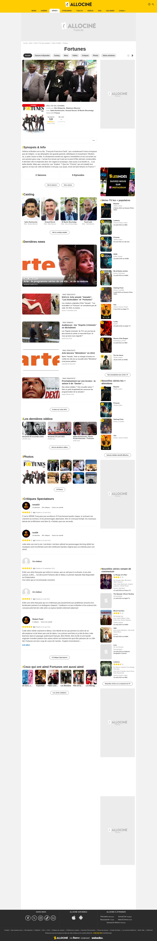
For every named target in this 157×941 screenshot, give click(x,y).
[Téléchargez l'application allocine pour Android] (82, 917)
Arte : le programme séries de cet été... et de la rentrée (56, 281)
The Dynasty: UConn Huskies (123, 594)
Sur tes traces (118, 355)
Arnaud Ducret (71, 110)
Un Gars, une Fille (27, 686)
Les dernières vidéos (38, 419)
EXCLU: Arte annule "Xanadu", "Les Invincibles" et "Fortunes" (77, 298)
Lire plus (26, 645)
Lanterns (116, 220)
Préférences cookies (72, 930)
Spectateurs (51, 117)
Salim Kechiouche (57, 110)
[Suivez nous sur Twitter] (35, 918)
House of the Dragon (120, 338)
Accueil (25, 43)
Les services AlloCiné (129, 930)
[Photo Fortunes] (34, 472)
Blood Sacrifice (118, 611)
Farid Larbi (88, 222)
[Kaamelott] (40, 677)
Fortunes (75, 49)
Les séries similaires (59, 693)
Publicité (37, 930)
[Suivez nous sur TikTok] (47, 918)
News (33, 11)
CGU (43, 930)
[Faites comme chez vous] (53, 677)
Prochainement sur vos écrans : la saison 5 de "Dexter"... (79, 382)
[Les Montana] (65, 677)
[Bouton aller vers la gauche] (128, 55)
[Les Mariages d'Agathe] (91, 677)
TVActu (79, 11)
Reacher (116, 204)
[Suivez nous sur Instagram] (41, 918)
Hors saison (68, 185)
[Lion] (106, 651)
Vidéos (90, 11)
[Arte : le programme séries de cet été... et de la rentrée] (59, 266)
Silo (114, 305)
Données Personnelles (88, 930)
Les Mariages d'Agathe (91, 686)
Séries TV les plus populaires (42, 43)
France (57, 113)
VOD (99, 11)
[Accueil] (78, 4)
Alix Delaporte (59, 108)
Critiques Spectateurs (38, 499)
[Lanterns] (106, 668)
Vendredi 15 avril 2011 (56, 436)
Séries (54, 11)
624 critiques (46, 507)
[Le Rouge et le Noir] (106, 581)
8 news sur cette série (59, 409)
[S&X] (106, 634)
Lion (115, 645)
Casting (28, 194)
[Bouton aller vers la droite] (132, 55)
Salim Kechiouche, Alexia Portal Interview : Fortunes (83, 437)
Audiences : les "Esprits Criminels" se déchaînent (79, 326)
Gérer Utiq (141, 930)
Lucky (115, 321)
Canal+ (122, 11)
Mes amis (61, 117)
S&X (115, 628)
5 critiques (35, 622)
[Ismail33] (26, 506)
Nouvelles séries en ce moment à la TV (117, 684)
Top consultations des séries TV (117, 375)
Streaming (67, 11)
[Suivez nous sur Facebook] (28, 918)
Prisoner (116, 237)
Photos (28, 456)
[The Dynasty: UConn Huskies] (106, 600)
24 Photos (59, 489)
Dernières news (34, 241)
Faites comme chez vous (53, 686)
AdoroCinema (123, 919)
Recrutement (28, 930)
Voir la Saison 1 (52, 185)
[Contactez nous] (54, 918)
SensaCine (122, 917)
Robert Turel (37, 619)
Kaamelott (40, 686)
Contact (6, 930)
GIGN (115, 254)
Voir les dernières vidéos (59, 447)
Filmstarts (104, 917)
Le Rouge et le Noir (120, 575)
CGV (48, 930)
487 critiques (46, 535)
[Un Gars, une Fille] (27, 677)
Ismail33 (36, 505)
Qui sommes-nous (17, 930)
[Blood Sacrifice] (106, 617)
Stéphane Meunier (73, 108)
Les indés (110, 11)
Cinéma (44, 11)
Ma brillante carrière (120, 271)
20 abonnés (36, 535)
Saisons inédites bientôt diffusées (118, 455)
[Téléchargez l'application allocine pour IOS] (75, 917)
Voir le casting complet (59, 232)
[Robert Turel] (26, 620)
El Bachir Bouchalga (86, 110)
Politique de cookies (58, 930)
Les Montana (66, 686)
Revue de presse (102, 930)
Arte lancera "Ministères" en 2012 (78, 353)
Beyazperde (104, 919)
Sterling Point (118, 288)
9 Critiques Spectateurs (59, 657)
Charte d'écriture (115, 930)
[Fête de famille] (78, 677)
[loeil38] (26, 534)
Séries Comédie (56, 43)
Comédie (61, 106)
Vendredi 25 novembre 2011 (33, 436)
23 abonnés (36, 507)
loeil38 (35, 533)
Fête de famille (78, 686)
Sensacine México (113, 922)
